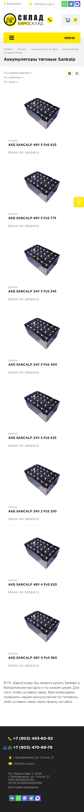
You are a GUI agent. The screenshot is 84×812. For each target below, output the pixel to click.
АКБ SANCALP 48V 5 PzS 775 (32, 218)
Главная (8, 49)
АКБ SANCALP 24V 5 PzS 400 (32, 364)
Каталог (22, 49)
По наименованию (16, 73)
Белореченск (14, 4)
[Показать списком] (77, 73)
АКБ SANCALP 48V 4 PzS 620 (32, 584)
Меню (69, 38)
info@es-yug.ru (44, 4)
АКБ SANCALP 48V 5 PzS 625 (32, 145)
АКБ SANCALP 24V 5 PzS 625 (32, 438)
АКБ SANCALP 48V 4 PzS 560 (32, 658)
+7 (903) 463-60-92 (33, 738)
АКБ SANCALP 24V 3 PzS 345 (32, 291)
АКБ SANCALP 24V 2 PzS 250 (32, 511)
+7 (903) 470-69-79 (32, 747)
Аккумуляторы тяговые (44, 49)
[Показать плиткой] (69, 73)
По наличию (12, 77)
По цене (9, 82)
